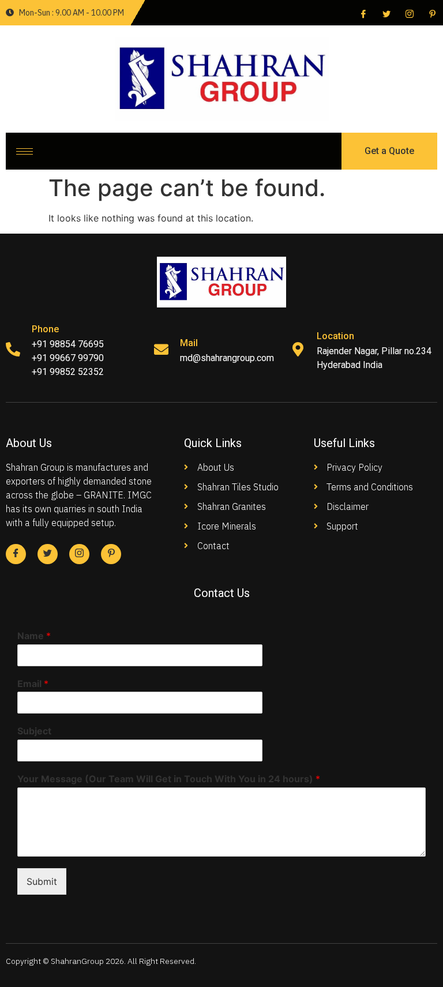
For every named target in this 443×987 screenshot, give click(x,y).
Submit (42, 881)
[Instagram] (408, 13)
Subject (34, 731)
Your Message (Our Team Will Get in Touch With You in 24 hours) (168, 779)
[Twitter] (385, 13)
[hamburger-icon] (24, 151)
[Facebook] (362, 13)
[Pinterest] (431, 13)
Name (34, 635)
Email (32, 683)
